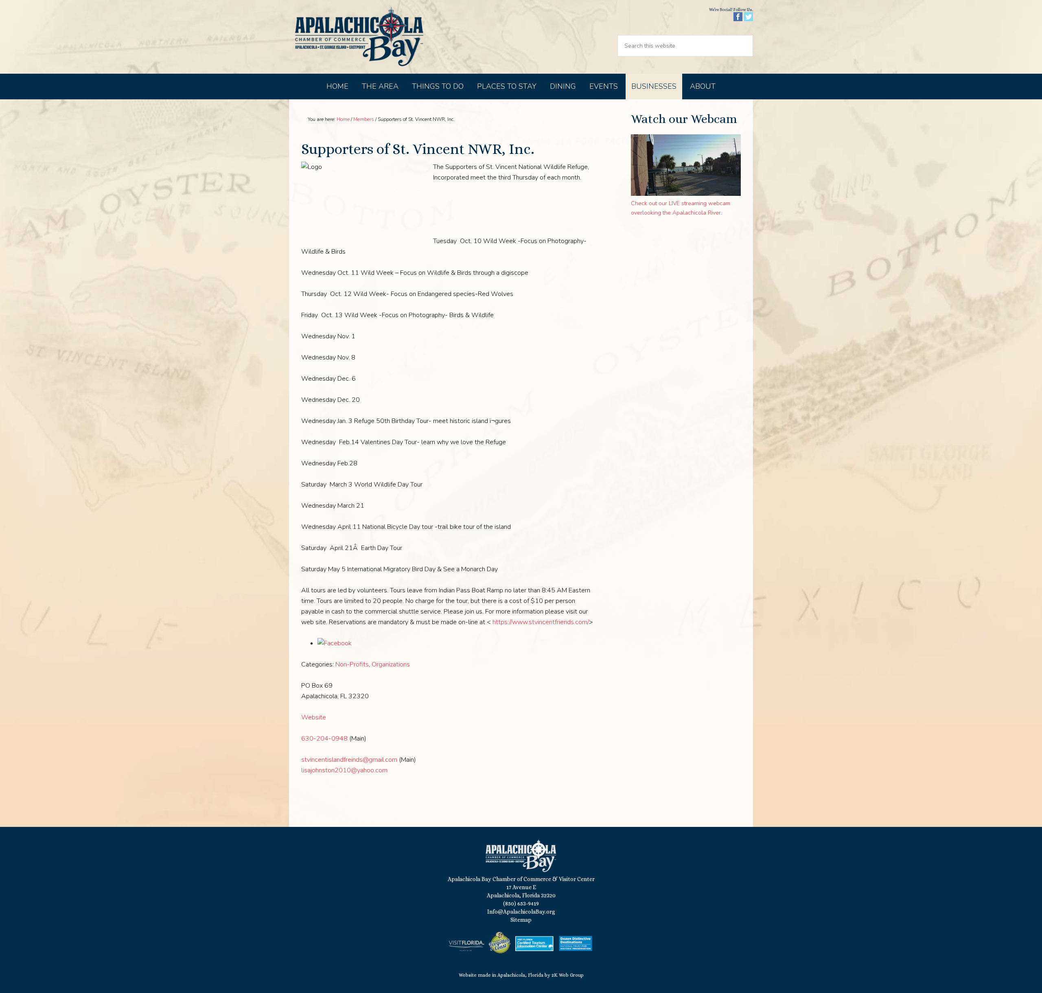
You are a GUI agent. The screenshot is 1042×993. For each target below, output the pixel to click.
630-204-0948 (324, 738)
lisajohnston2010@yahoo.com (344, 770)
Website (313, 717)
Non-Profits (352, 664)
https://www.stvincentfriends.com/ (541, 622)
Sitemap (521, 919)
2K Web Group (568, 975)
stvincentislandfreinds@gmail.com (349, 759)
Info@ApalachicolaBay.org (521, 911)
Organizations (391, 664)
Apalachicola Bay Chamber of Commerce (359, 37)
